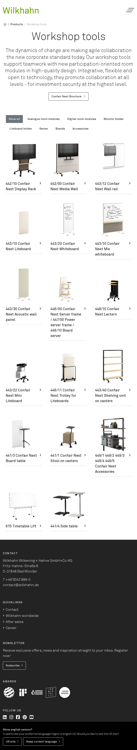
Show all (14, 119)
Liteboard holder (20, 128)
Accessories (80, 128)
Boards (60, 128)
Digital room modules (81, 119)
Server (43, 128)
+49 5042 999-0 (18, 579)
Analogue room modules (43, 119)
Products (16, 24)
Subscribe (13, 665)
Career (11, 628)
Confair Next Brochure (67, 96)
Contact (12, 609)
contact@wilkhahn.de (21, 585)
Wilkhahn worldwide (22, 616)
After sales (15, 622)
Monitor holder (114, 119)
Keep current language (41, 741)
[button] (130, 10)
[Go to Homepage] (21, 10)
